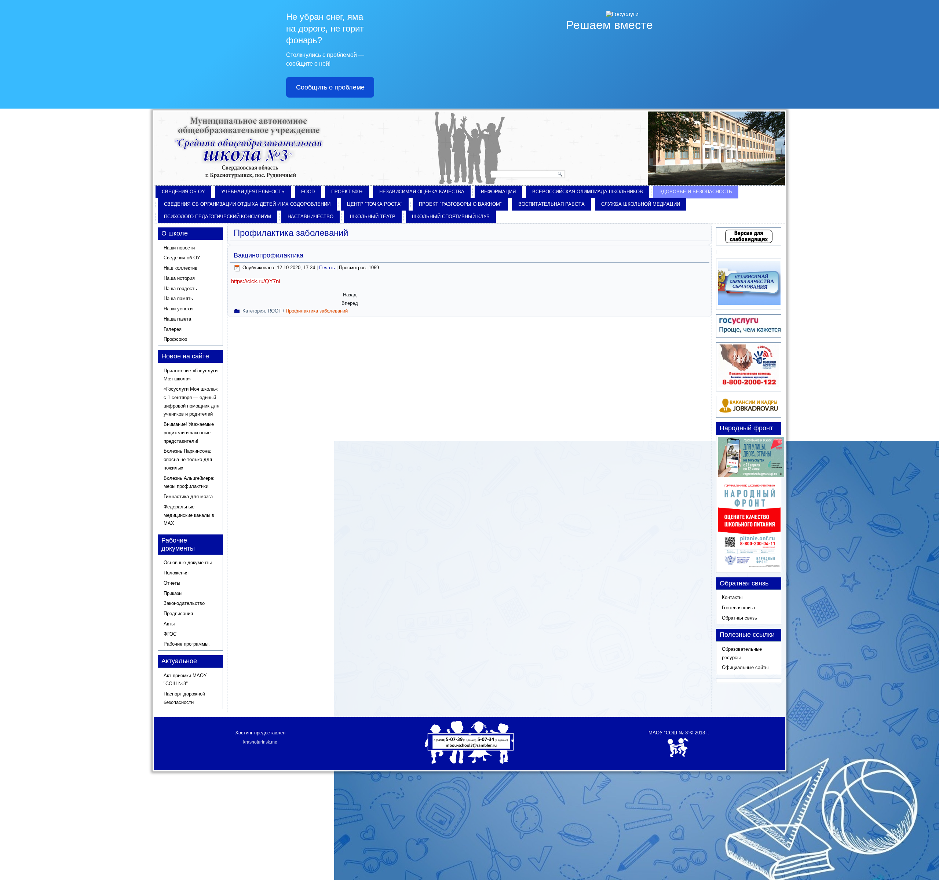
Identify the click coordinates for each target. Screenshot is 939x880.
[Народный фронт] (749, 566)
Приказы (173, 593)
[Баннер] (751, 475)
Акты (169, 624)
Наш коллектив (180, 268)
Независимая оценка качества (421, 191)
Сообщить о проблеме (330, 87)
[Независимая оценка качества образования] (749, 303)
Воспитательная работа (551, 204)
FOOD (308, 191)
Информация (498, 191)
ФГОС (170, 634)
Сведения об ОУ (183, 191)
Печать (327, 267)
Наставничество (310, 216)
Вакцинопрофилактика (268, 255)
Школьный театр (372, 216)
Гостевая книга (738, 607)
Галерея (173, 329)
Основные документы (188, 562)
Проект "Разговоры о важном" (460, 204)
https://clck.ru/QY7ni (255, 281)
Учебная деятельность (253, 191)
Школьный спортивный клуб (451, 216)
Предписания (178, 613)
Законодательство (184, 603)
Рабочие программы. (187, 644)
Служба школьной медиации (640, 204)
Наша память (178, 298)
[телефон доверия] (748, 385)
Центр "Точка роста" (374, 204)
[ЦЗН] (748, 411)
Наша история (179, 278)
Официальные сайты (745, 667)
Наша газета (177, 319)
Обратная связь (739, 618)
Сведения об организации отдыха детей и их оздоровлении (247, 204)
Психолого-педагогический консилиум (217, 216)
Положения (176, 573)
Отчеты (172, 583)
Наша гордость (180, 288)
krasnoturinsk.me (260, 742)
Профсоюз (175, 339)
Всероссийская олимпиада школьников (587, 191)
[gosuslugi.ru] (750, 331)
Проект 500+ (347, 191)
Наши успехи (178, 308)
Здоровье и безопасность (696, 191)
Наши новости (179, 248)
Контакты (732, 597)
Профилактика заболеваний (317, 311)
